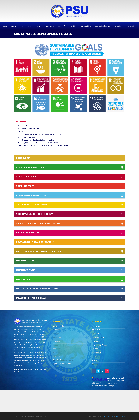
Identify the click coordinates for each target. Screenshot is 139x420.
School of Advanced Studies (63, 360)
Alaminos (56, 330)
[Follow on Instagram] (107, 371)
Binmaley (56, 341)
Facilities (73, 26)
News (38, 26)
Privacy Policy (120, 416)
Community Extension (100, 337)
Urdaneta (56, 356)
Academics (96, 330)
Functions (48, 26)
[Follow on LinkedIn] (102, 371)
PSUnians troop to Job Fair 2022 (30, 129)
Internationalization (102, 26)
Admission (96, 326)
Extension (21, 131)
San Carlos (57, 348)
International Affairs (99, 345)
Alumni (131, 26)
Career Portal (23, 126)
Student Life (61, 26)
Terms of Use (109, 416)
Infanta (55, 345)
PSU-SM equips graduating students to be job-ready (38, 140)
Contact (95, 364)
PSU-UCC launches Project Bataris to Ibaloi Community (39, 134)
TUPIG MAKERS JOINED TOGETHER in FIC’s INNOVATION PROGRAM (43, 146)
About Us (13, 26)
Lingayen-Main (58, 326)
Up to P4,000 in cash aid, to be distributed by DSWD (38, 143)
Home (5, 26)
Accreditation (119, 26)
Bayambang (57, 337)
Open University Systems (62, 364)
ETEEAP (94, 360)
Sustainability (86, 26)
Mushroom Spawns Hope (27, 137)
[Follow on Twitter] (98, 371)
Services (95, 356)
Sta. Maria (56, 352)
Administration (26, 26)
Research (95, 334)
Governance (96, 341)
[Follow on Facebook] (94, 371)
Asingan (56, 333)
